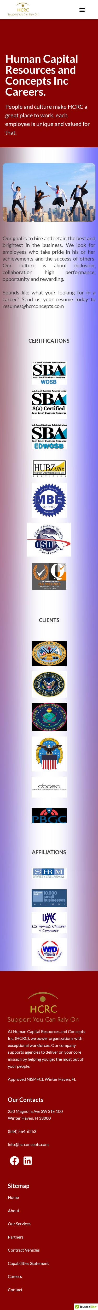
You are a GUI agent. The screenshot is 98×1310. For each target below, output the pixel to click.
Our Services (19, 1223)
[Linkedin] (27, 1160)
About (13, 1210)
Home (13, 1197)
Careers (15, 1276)
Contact (15, 1289)
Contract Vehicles (24, 1249)
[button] (82, 9)
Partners (16, 1236)
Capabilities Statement (28, 1263)
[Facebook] (14, 1160)
